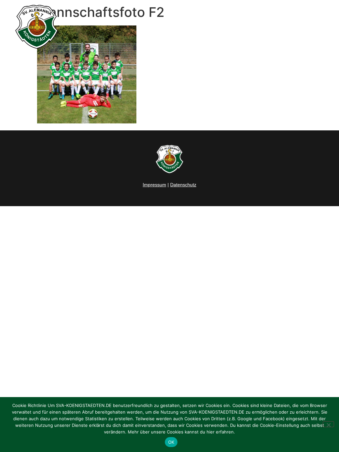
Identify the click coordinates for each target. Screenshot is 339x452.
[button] (327, 27)
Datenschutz (183, 184)
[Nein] (328, 424)
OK (171, 442)
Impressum (154, 184)
